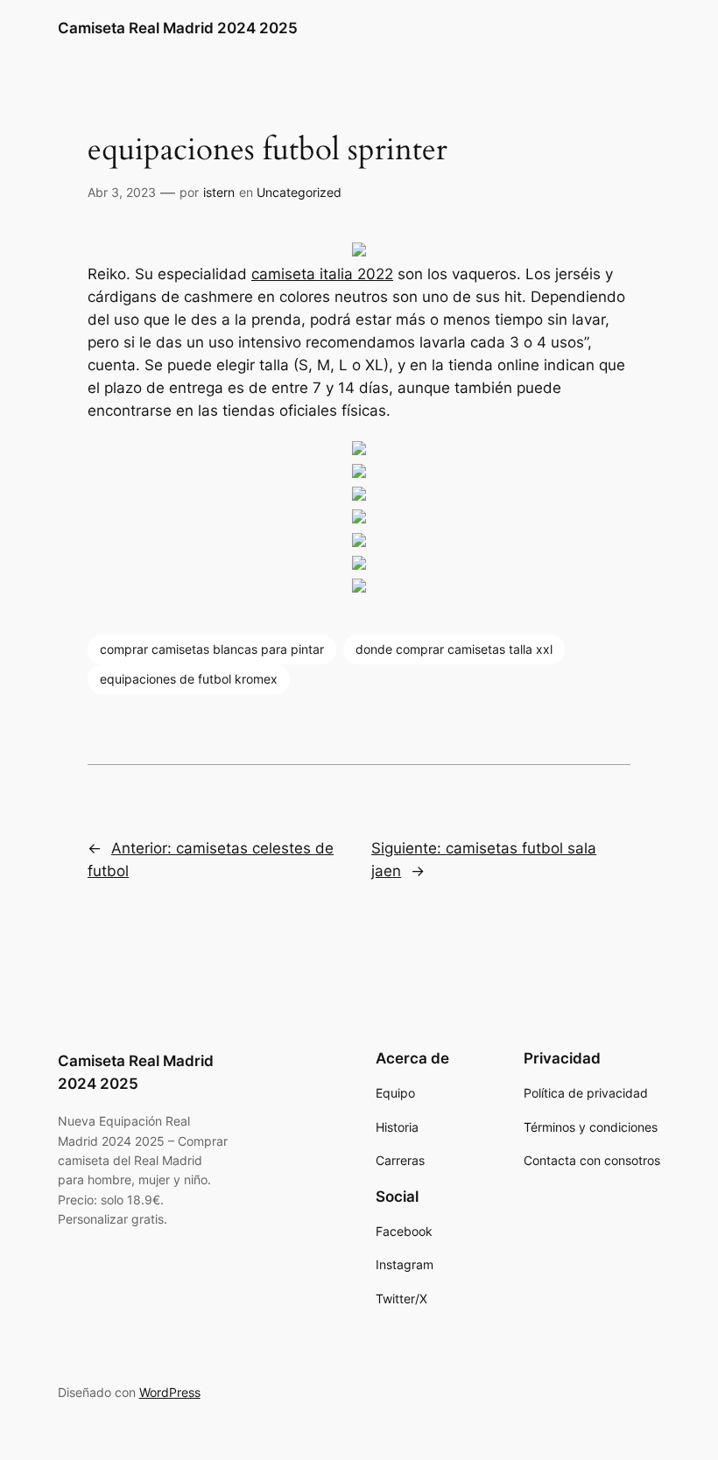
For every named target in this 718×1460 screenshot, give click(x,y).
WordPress (170, 1392)
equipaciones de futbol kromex (189, 678)
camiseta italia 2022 (322, 274)
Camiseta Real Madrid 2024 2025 (178, 28)
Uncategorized (299, 192)
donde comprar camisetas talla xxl (454, 649)
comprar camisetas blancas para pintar (212, 649)
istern (219, 192)
